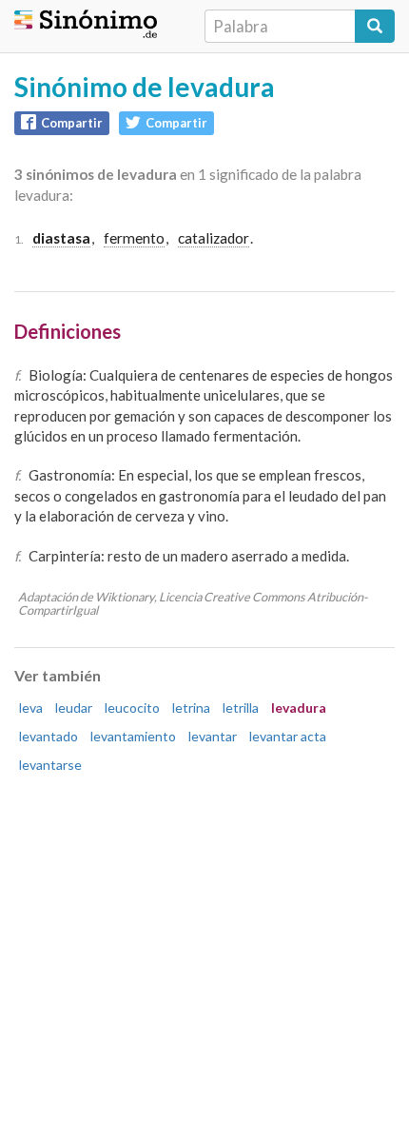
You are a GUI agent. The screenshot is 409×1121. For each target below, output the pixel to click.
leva (31, 707)
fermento (134, 237)
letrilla (241, 707)
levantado (48, 736)
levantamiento (133, 736)
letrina (191, 707)
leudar (73, 707)
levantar (212, 736)
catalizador (213, 237)
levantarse (50, 765)
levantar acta (287, 736)
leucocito (132, 707)
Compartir (72, 122)
